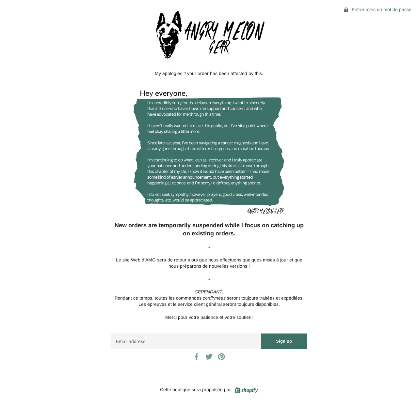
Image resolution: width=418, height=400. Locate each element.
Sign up (284, 341)
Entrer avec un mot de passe (380, 9)
